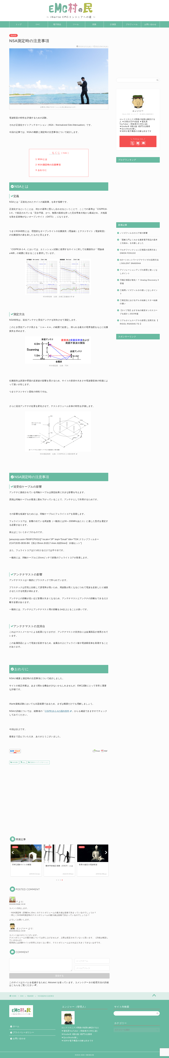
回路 (94, 24)
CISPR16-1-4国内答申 (66, 454)
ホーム (16, 1026)
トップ (19, 24)
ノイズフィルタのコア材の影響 (134, 233)
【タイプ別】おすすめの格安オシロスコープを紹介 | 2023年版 (139, 312)
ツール (76, 24)
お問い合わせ (150, 24)
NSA (23, 762)
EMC (38, 24)
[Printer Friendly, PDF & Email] (100, 752)
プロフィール (132, 24)
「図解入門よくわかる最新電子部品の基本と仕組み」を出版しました (139, 241)
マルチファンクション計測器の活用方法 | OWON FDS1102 (138, 251)
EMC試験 (15, 762)
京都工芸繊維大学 (65, 297)
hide (65, 153)
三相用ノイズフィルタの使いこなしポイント (139, 292)
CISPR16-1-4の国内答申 (57, 711)
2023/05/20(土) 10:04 (17, 931)
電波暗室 (13, 35)
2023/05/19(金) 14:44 (17, 904)
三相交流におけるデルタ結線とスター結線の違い (139, 302)
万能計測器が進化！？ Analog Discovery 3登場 (139, 281)
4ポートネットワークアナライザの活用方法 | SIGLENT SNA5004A (139, 261)
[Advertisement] (58, 798)
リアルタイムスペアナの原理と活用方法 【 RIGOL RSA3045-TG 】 (139, 322)
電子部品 (57, 24)
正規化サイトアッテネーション (39, 762)
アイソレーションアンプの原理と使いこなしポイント (139, 271)
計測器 (113, 24)
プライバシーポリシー (23, 1032)
